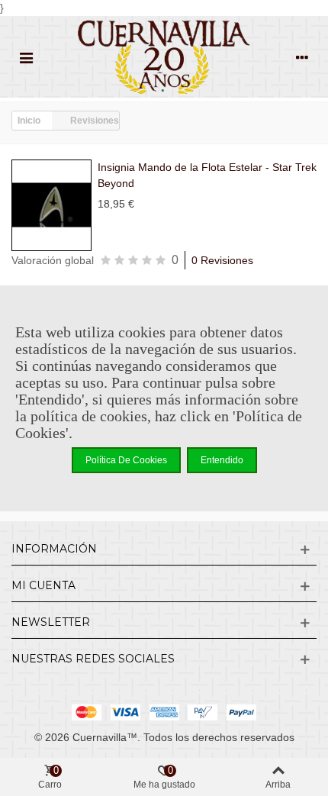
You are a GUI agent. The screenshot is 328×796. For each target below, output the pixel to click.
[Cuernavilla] (164, 57)
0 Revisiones (222, 260)
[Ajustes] (302, 57)
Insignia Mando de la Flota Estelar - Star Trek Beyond (207, 175)
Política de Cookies (126, 460)
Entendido (222, 460)
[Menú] (25, 57)
